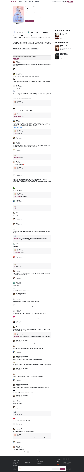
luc (16, 256)
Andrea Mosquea (19, 411)
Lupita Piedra (18, 142)
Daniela (17, 223)
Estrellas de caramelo (63, 53)
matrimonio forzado (26, 48)
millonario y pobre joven (63, 36)
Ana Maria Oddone (19, 187)
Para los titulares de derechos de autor (16, 461)
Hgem (60, 46)
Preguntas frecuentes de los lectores (16, 463)
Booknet (26, 6)
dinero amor (68, 36)
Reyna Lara (17, 270)
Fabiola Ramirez (18, 243)
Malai (16, 423)
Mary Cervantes (62, 34)
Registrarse (70, 1)
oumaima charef (18, 277)
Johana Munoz (18, 326)
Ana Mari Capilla (18, 298)
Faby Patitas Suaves (19, 218)
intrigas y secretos (34, 48)
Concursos (25, 1)
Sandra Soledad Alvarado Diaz (21, 428)
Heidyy (17, 120)
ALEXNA (17, 212)
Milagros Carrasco (19, 321)
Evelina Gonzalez (18, 68)
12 (37, 451)
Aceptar (63, 468)
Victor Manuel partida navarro (64, 54)
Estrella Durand (18, 90)
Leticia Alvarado (18, 310)
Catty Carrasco (18, 85)
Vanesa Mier (18, 441)
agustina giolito (18, 282)
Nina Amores (29, 12)
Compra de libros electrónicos (27, 459)
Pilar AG (17, 61)
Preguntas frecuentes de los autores (16, 465)
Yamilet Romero (18, 149)
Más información (55, 468)
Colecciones (31, 1)
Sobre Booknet (27, 461)
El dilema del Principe (63, 45)
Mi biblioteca (37, 1)
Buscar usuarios (27, 462)
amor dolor (65, 48)
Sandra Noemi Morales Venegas (21, 293)
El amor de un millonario (64, 33)
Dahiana (17, 174)
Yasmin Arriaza (18, 446)
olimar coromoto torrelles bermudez (22, 340)
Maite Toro (17, 137)
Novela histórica (34, 6)
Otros (30, 6)
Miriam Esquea (18, 200)
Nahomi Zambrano (19, 161)
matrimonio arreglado (17, 48)
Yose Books (17, 400)
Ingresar (64, 1)
